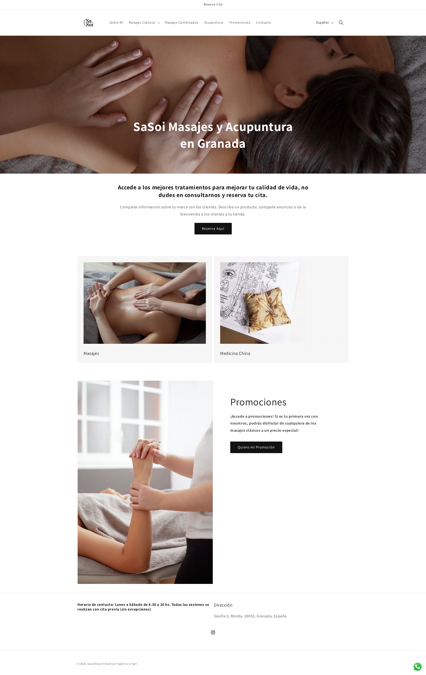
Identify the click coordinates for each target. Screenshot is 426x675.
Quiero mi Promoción (256, 447)
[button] (144, 22)
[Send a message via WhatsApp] (418, 667)
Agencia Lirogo (127, 663)
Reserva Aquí (213, 228)
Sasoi (91, 663)
